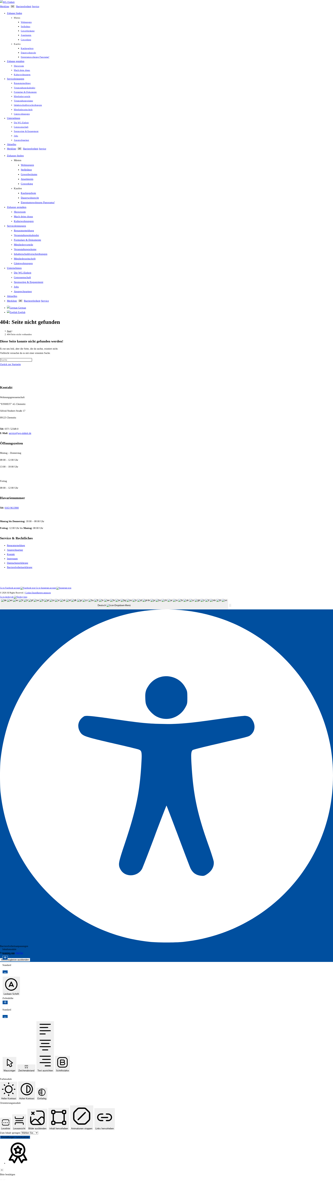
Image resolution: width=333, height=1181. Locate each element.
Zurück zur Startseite (10, 364)
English (21, 312)
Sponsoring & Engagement (28, 282)
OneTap (19, 953)
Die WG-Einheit (22, 272)
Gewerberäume (29, 174)
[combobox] (114, 604)
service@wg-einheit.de (20, 433)
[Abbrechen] (1, 1179)
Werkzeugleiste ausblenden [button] (15, 959)
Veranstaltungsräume (25, 249)
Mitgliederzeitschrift (25, 258)
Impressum (12, 558)
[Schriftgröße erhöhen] (5, 958)
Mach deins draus (23, 216)
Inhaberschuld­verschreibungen (30, 254)
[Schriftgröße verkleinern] (5, 972)
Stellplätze (26, 169)
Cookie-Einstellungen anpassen (38, 593)
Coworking (27, 183)
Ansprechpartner (23, 291)
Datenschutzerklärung (17, 563)
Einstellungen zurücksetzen (15, 1137)
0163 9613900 (12, 508)
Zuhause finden (15, 155)
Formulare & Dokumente (27, 240)
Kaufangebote (28, 193)
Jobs (16, 286)
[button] (230, 605)
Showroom (20, 211)
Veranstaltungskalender (26, 235)
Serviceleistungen (16, 225)
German (22, 308)
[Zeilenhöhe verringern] (5, 1016)
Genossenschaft (22, 277)
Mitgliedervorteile (23, 244)
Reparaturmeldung (24, 230)
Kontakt (11, 554)
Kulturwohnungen (24, 221)
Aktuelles (12, 296)
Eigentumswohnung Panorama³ (38, 202)
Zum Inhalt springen (10, 1133)
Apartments (27, 179)
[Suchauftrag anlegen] (4, 1179)
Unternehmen (14, 268)
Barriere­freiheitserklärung (19, 567)
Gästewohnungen (23, 263)
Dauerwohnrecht (30, 197)
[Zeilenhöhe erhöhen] (5, 1002)
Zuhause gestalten (16, 207)
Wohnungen (27, 165)
